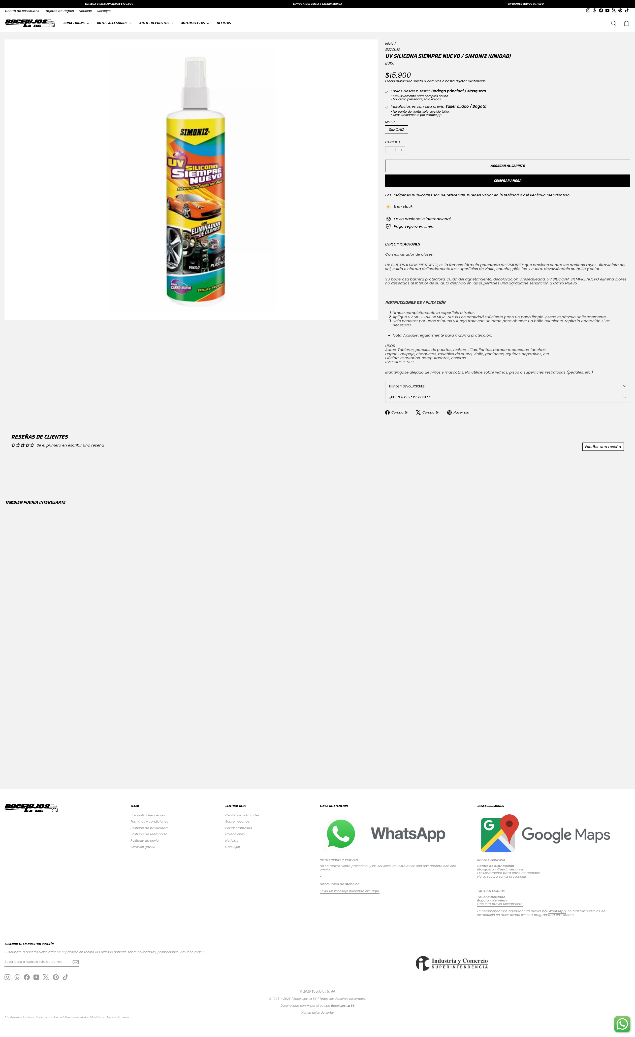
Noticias (85, 10)
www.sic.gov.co (142, 846)
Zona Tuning (74, 23)
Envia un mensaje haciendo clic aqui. (350, 891)
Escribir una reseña (603, 446)
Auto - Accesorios (112, 23)
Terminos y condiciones (149, 821)
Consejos (104, 10)
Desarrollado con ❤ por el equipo (318, 1005)
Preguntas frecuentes (147, 815)
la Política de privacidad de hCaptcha (80, 1017)
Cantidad (392, 142)
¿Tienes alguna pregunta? (409, 397)
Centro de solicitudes (22, 10)
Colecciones (235, 834)
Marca (390, 121)
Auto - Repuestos (154, 23)
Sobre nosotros (237, 821)
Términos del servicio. (118, 1017)
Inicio (389, 43)
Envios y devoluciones (407, 386)
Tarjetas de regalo (59, 10)
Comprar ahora (507, 180)
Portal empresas (238, 828)
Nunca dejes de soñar (317, 1012)
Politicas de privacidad (149, 828)
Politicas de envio (144, 840)
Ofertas (224, 23)
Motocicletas (193, 23)
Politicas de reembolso (148, 834)
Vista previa (80, 740)
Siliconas (392, 49)
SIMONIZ (396, 129)
